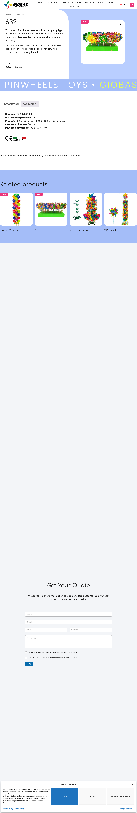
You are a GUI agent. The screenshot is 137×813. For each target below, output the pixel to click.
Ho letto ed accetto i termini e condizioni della (54, 652)
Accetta (64, 796)
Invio (29, 664)
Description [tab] (11, 104)
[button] (133, 784)
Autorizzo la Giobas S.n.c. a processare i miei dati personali (53, 658)
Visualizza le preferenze (120, 796)
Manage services (125, 809)
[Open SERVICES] (93, 2)
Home (8, 14)
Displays (16, 14)
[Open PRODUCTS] (56, 2)
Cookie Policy (8, 809)
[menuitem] (123, 4)
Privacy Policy (19, 809)
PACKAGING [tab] (29, 104)
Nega (92, 796)
